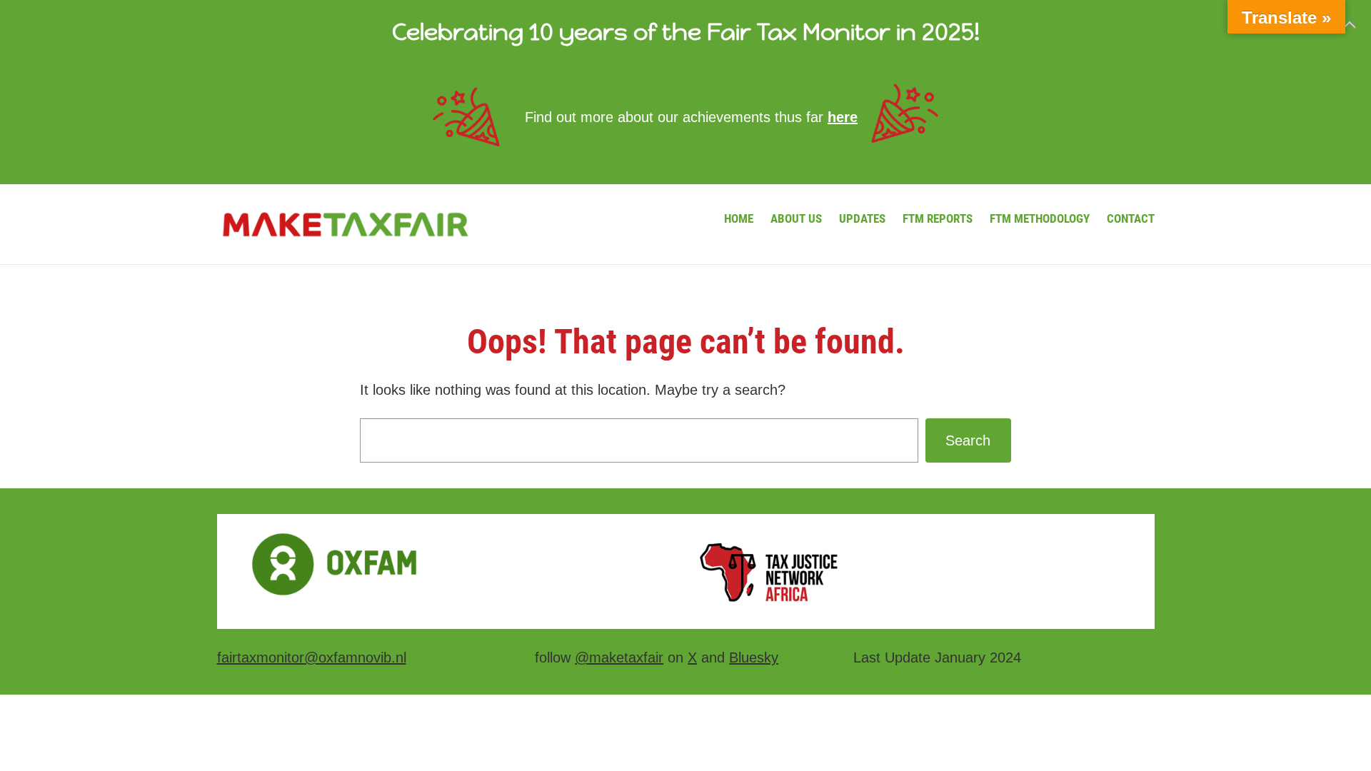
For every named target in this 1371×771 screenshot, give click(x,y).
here (843, 117)
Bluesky (753, 657)
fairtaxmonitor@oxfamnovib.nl (311, 657)
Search (967, 440)
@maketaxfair (619, 657)
